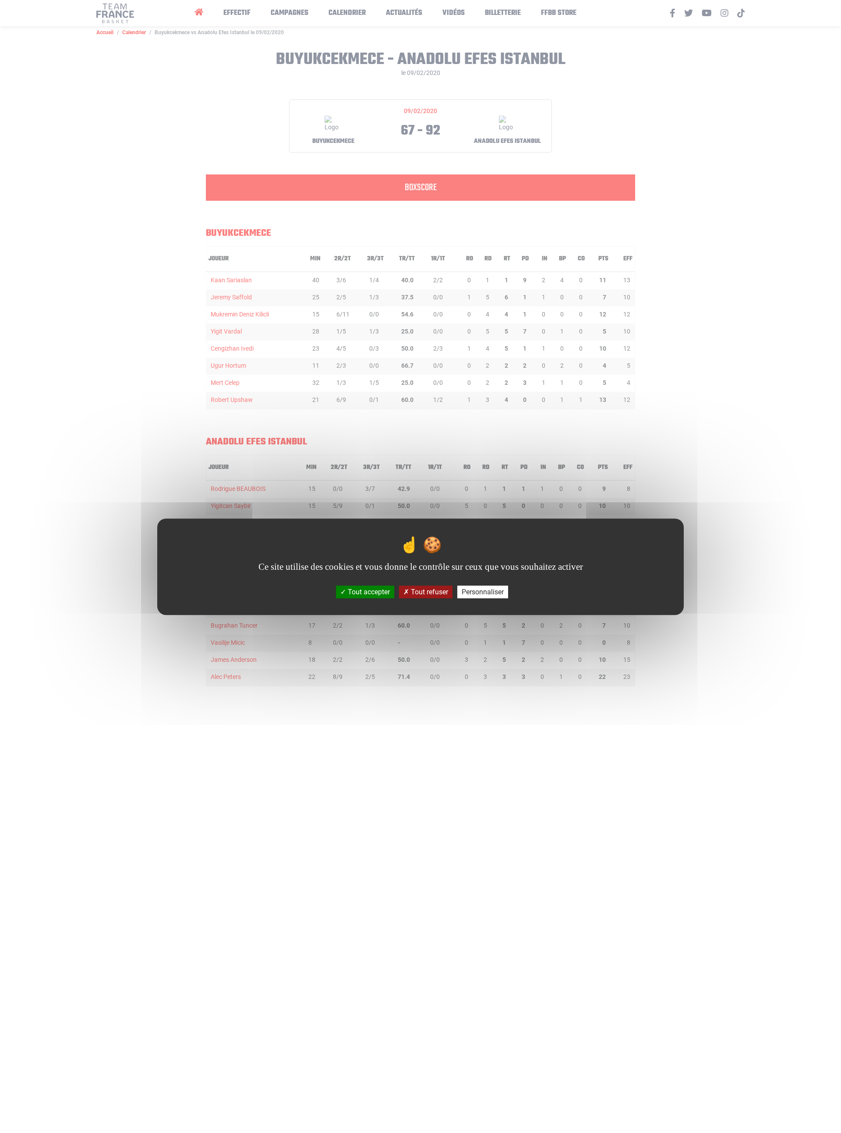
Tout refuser (428, 591)
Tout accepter (368, 591)
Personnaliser (483, 591)
